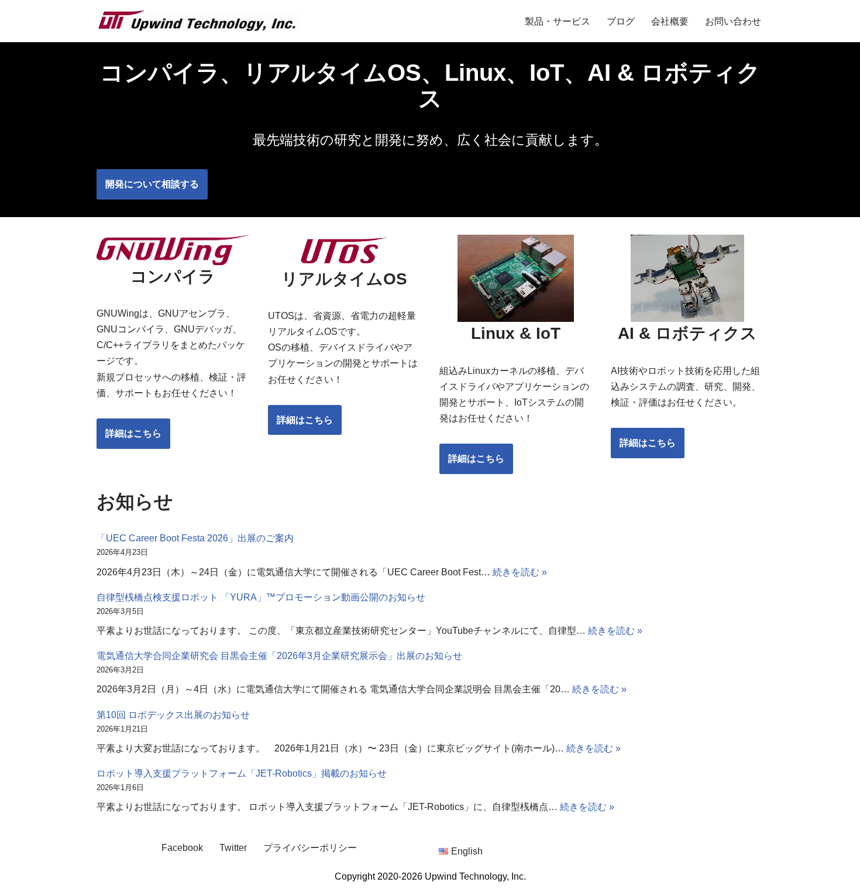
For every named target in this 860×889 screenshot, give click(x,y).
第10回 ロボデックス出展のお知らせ (173, 715)
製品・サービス (557, 21)
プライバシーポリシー (310, 848)
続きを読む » (520, 572)
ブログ (621, 21)
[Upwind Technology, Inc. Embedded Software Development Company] (199, 21)
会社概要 (670, 21)
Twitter (233, 848)
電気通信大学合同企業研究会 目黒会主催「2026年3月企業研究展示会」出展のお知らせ (279, 656)
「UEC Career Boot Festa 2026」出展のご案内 (195, 538)
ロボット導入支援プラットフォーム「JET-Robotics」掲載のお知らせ (242, 773)
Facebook (182, 848)
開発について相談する (152, 184)
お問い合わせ (733, 21)
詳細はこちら (133, 433)
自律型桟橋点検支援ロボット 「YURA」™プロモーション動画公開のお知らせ (261, 597)
